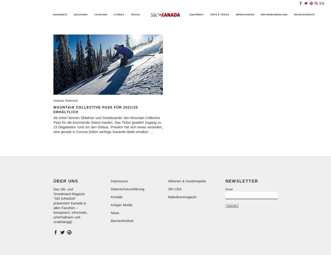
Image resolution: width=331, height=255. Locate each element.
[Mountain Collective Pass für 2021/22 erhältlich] (108, 65)
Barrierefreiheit (122, 221)
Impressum (119, 181)
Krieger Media (121, 205)
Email (229, 189)
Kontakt (117, 197)
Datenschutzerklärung (127, 189)
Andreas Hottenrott (66, 100)
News (115, 213)
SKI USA (175, 189)
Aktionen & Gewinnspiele (187, 181)
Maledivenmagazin (182, 197)
